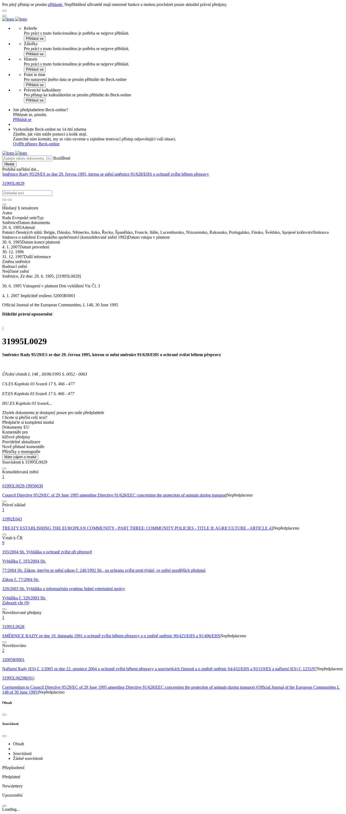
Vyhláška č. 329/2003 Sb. (24, 598)
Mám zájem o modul (20, 457)
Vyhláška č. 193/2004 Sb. (24, 561)
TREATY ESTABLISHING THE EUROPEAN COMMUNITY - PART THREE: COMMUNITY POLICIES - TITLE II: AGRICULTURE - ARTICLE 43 (137, 528)
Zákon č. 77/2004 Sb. (20, 579)
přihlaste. (55, 4)
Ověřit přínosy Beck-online (36, 144)
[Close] (4, 714)
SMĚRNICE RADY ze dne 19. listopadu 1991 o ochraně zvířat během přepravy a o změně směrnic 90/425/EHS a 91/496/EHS (111, 636)
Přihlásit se (35, 39)
